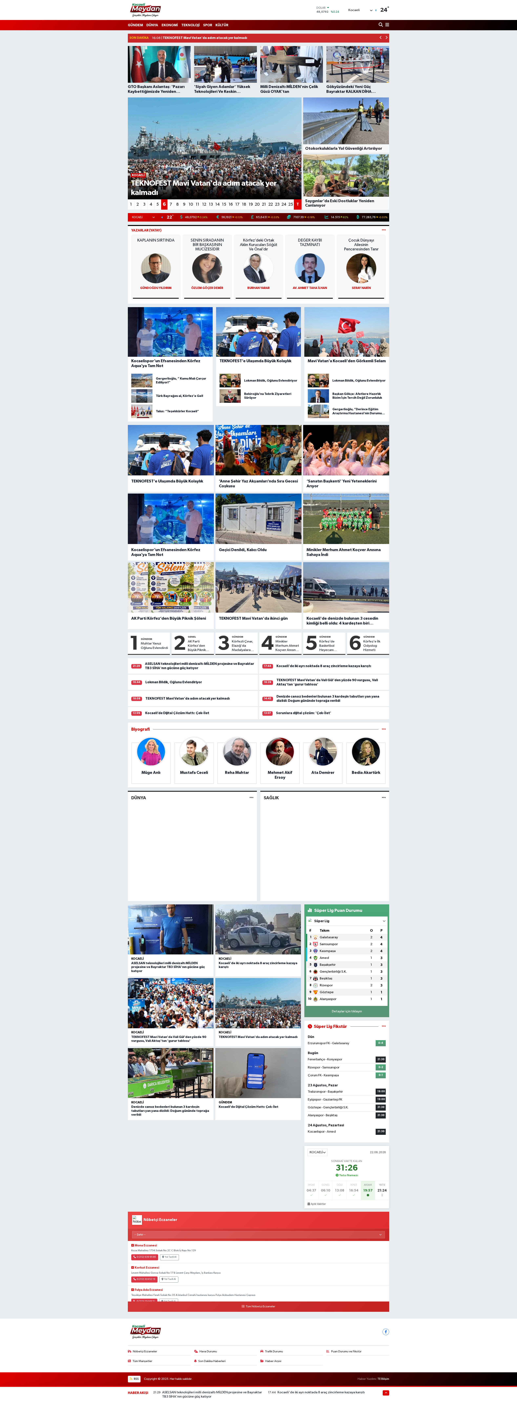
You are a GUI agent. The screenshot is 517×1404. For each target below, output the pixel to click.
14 (217, 204)
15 (224, 204)
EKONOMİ (170, 25)
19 (251, 204)
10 (191, 204)
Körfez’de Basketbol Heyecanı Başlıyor (327, 646)
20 (257, 204)
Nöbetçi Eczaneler (145, 1351)
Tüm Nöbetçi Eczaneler (260, 1306)
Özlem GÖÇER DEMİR (207, 288)
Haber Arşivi (273, 1361)
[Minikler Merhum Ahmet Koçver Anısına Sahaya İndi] (346, 519)
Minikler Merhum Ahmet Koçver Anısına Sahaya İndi (344, 552)
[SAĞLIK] (384, 798)
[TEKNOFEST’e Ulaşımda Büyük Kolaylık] (171, 450)
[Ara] (381, 25)
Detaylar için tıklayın (347, 1011)
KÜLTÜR (221, 25)
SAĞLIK (271, 798)
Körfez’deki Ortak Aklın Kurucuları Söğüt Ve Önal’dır (258, 244)
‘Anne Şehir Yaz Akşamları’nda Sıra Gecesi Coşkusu (258, 483)
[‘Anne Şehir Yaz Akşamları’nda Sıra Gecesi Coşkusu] (258, 450)
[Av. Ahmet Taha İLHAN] (310, 268)
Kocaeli (137, 958)
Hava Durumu (208, 1351)
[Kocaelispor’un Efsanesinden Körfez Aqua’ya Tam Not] (171, 519)
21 (264, 204)
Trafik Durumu (274, 1351)
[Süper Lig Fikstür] (384, 1026)
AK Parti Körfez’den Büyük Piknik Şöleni (168, 618)
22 (270, 204)
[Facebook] (385, 1332)
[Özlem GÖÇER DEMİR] (207, 268)
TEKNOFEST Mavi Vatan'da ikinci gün (253, 618)
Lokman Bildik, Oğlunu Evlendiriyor (173, 682)
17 (237, 204)
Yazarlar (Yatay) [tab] (146, 230)
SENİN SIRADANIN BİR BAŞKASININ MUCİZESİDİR (207, 244)
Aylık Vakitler (318, 1204)
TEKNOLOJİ (190, 25)
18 (244, 204)
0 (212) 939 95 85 (146, 1257)
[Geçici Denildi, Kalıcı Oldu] (258, 519)
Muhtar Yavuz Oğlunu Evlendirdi (154, 646)
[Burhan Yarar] (258, 268)
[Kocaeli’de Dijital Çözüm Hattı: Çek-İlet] (258, 1073)
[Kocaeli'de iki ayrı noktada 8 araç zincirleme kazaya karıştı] (258, 929)
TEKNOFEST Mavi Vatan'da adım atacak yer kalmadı (187, 698)
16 (231, 204)
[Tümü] (384, 729)
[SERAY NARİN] (361, 268)
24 (284, 204)
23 (277, 204)
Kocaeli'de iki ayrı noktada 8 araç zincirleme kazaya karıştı (323, 666)
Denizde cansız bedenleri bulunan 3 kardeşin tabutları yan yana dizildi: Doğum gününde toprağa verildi (170, 1110)
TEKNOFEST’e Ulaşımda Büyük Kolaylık (167, 481)
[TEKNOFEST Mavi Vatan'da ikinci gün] (258, 587)
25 (290, 204)
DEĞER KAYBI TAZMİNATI (310, 242)
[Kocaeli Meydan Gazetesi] (146, 10)
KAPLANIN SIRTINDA (155, 240)
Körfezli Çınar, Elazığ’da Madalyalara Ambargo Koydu (242, 646)
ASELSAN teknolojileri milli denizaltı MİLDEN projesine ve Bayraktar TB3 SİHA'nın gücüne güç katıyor (168, 966)
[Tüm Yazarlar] (384, 230)
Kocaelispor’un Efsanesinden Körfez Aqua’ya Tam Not (165, 552)
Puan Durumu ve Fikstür (346, 1351)
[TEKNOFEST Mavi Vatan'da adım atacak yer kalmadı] (258, 1003)
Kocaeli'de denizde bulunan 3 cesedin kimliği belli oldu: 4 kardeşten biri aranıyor (342, 621)
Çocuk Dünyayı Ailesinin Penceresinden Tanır (361, 244)
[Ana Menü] (386, 25)
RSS (136, 1378)
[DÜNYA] (251, 798)
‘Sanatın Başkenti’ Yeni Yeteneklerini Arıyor (342, 483)
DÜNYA (152, 25)
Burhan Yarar (258, 288)
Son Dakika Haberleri (212, 1361)
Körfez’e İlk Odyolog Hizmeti (371, 646)
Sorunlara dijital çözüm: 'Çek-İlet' (303, 713)
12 (204, 204)
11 (197, 204)
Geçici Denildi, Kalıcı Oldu (243, 550)
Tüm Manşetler (142, 1361)
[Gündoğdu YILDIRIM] (156, 268)
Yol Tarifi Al (171, 1257)
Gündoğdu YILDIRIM (155, 288)
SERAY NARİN (361, 288)
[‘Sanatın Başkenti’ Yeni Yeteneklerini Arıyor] (346, 450)
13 (211, 204)
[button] (381, 38)
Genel (192, 637)
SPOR (207, 25)
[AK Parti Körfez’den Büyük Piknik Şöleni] (171, 587)
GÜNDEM (135, 25)
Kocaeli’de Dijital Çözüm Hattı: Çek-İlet (177, 713)
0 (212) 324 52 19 (146, 1279)
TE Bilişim (383, 1378)
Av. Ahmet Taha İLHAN (310, 288)
